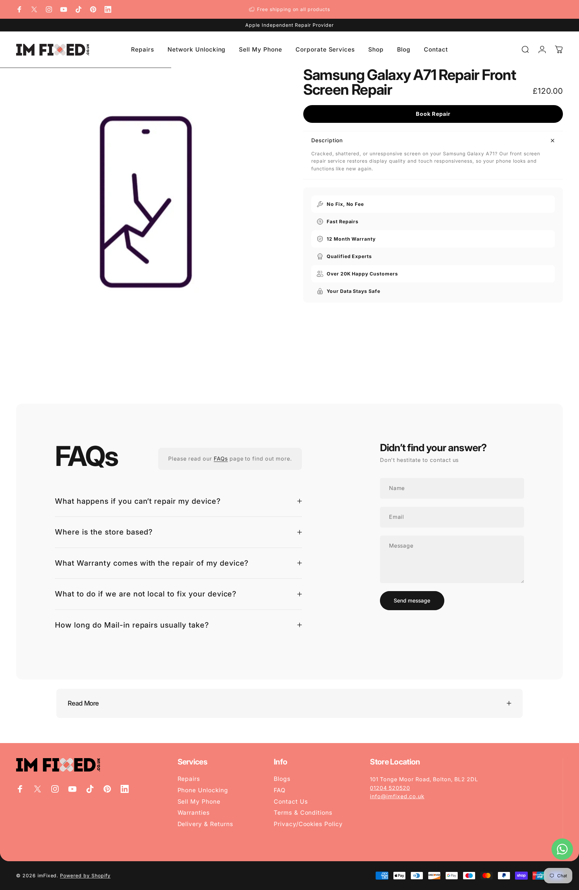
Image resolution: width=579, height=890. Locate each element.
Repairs (189, 778)
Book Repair (433, 113)
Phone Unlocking (203, 790)
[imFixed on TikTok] (78, 9)
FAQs (221, 458)
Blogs (282, 778)
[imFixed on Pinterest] (93, 9)
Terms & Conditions (303, 812)
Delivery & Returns (205, 823)
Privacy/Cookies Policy (308, 823)
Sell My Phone (199, 801)
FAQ (279, 790)
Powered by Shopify (85, 875)
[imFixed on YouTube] (63, 9)
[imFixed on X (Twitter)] (34, 9)
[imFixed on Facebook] (19, 9)
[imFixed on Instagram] (49, 9)
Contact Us (291, 801)
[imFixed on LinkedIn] (108, 9)
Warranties (194, 812)
